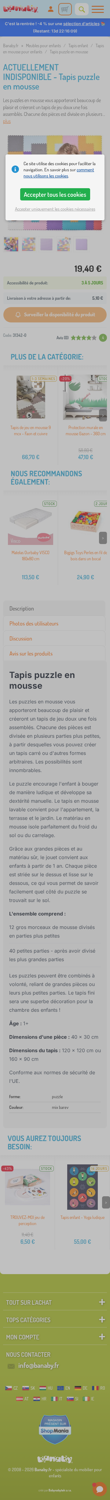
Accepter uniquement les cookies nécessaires (55, 209)
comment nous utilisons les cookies (59, 173)
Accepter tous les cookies (55, 194)
